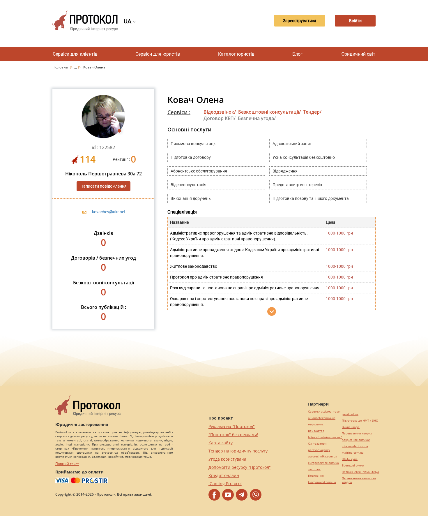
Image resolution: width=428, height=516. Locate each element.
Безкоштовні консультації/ (269, 112)
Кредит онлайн (223, 475)
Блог (297, 54)
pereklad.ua (350, 414)
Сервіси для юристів (157, 54)
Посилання (316, 476)
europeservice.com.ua (323, 463)
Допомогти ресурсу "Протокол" (239, 467)
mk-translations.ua (355, 446)
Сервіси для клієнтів (75, 54)
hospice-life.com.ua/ (356, 440)
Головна (61, 67)
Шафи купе (350, 459)
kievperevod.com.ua (322, 482)
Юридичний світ (357, 54)
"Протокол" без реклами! (233, 434)
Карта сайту (220, 442)
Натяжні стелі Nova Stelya (360, 472)
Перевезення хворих (357, 433)
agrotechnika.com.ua (322, 456)
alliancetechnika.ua (321, 418)
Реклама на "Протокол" (231, 426)
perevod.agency (319, 450)
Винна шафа (351, 427)
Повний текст (67, 463)
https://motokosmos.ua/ (325, 437)
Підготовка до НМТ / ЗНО (360, 420)
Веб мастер (316, 431)
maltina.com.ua (353, 453)
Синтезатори (317, 443)
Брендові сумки (353, 465)
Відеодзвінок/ (220, 112)
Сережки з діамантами (324, 411)
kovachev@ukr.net (108, 211)
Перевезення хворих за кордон (359, 480)
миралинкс (315, 424)
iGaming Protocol (225, 483)
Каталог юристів (236, 54)
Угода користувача (227, 459)
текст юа (314, 469)
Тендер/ (312, 112)
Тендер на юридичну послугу (238, 451)
